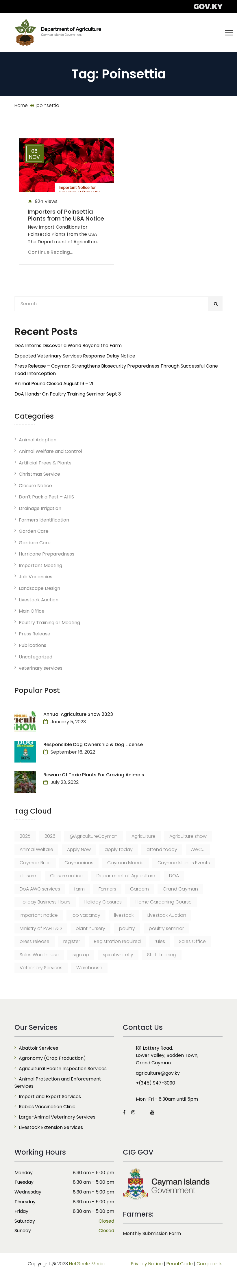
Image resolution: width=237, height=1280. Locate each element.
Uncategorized (35, 657)
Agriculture (143, 836)
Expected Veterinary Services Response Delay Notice (74, 356)
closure (28, 875)
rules (160, 941)
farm (79, 889)
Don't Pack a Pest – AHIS (46, 497)
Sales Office (192, 941)
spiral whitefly (118, 954)
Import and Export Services (50, 1096)
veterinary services (40, 668)
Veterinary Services (41, 967)
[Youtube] (150, 1112)
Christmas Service (39, 474)
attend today (162, 849)
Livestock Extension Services (51, 1127)
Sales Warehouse (39, 954)
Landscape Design (39, 588)
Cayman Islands (125, 862)
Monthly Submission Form (152, 1233)
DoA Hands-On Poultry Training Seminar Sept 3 (67, 394)
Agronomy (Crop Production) (52, 1058)
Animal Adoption (37, 439)
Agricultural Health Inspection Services (63, 1068)
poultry (127, 928)
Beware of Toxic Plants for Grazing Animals (93, 774)
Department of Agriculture (126, 875)
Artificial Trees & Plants (45, 463)
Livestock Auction (38, 599)
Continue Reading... (50, 252)
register (71, 941)
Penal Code (179, 1263)
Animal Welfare (36, 849)
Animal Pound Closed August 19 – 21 (53, 383)
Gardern (139, 889)
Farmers (107, 889)
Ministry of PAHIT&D (41, 928)
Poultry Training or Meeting (49, 622)
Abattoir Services (38, 1048)
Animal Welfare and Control (50, 451)
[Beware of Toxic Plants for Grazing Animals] (25, 782)
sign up (81, 954)
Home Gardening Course (164, 902)
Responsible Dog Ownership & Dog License (93, 744)
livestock (124, 915)
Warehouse (89, 967)
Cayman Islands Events (184, 862)
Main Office (32, 611)
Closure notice (66, 875)
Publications (32, 645)
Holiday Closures (103, 902)
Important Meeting (40, 565)
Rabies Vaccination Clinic (47, 1106)
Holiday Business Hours (45, 902)
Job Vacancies (35, 576)
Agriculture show (188, 836)
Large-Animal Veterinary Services (57, 1117)
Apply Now (79, 849)
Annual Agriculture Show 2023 (78, 714)
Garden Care (34, 531)
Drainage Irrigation (40, 508)
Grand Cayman (180, 889)
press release (34, 941)
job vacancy (86, 915)
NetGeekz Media (87, 1263)
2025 (25, 836)
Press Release (34, 633)
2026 (50, 836)
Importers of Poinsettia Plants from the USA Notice (66, 215)
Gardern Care (35, 542)
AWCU (198, 849)
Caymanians (78, 862)
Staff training (161, 954)
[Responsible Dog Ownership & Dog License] (25, 752)
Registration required (117, 941)
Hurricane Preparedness (46, 554)
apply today (119, 849)
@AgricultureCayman (93, 836)
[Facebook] (125, 1112)
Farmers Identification (44, 520)
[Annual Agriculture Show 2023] (25, 721)
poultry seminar (166, 928)
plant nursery (90, 928)
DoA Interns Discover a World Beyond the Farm (68, 345)
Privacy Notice (147, 1263)
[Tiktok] (142, 1112)
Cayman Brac (35, 862)
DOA (174, 875)
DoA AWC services (40, 889)
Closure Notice (35, 485)
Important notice (39, 915)
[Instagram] (133, 1112)
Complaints (210, 1263)
